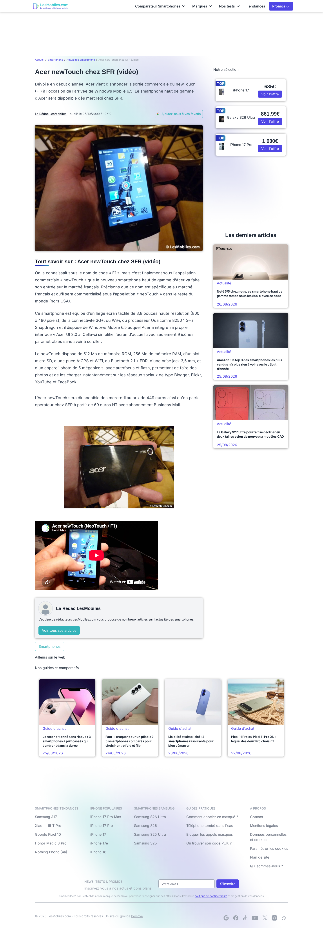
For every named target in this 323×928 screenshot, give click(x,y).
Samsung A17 (46, 817)
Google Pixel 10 (48, 834)
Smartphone (55, 59)
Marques (199, 6)
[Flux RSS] (284, 918)
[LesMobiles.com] (50, 6)
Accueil (39, 59)
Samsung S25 (145, 843)
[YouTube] (255, 918)
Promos (279, 6)
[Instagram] (274, 918)
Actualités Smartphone (81, 59)
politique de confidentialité (211, 896)
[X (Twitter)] (265, 918)
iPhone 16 (98, 852)
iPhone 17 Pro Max (105, 817)
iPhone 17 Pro (101, 825)
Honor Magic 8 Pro (51, 843)
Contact (256, 817)
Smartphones (49, 646)
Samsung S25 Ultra (150, 834)
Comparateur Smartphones (157, 6)
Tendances (256, 6)
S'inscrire (227, 884)
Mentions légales (264, 825)
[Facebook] (236, 918)
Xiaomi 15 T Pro (48, 825)
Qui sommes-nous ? (266, 866)
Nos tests (227, 6)
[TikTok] (245, 918)
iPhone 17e (99, 843)
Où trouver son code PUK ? (209, 843)
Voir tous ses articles (59, 630)
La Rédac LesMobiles (51, 114)
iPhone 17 (98, 834)
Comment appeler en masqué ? (212, 817)
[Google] (226, 918)
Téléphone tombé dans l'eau (209, 825)
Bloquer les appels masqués (209, 834)
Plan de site (259, 857)
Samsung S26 (145, 825)
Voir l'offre (270, 94)
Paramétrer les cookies (269, 848)
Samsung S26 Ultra (150, 817)
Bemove (137, 916)
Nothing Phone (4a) (51, 852)
